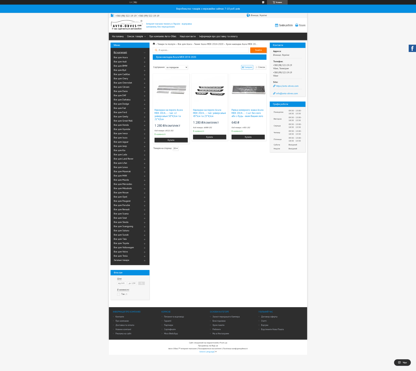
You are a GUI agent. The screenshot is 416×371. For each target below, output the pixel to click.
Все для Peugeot (122, 200)
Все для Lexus (121, 167)
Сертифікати (170, 329)
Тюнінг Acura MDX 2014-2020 (208, 44)
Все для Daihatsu (122, 99)
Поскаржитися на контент (209, 348)
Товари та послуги (166, 44)
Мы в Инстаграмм (221, 333)
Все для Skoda (121, 222)
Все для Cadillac (122, 74)
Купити (171, 140)
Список (261, 67)
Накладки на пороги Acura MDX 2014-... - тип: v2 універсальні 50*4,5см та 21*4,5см (169, 114)
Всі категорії (120, 52)
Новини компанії (123, 329)
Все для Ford (120, 112)
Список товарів (135, 36)
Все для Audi (120, 61)
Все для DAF (120, 95)
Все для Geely (121, 116)
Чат (405, 362)
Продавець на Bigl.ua (208, 345)
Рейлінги (217, 329)
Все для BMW (120, 65)
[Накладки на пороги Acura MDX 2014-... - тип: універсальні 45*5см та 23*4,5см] (209, 89)
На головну (118, 36)
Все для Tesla (121, 255)
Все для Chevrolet (123, 82)
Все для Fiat (120, 108)
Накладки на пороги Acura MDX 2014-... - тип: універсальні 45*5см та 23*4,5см (209, 113)
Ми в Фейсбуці (171, 333)
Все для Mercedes (123, 184)
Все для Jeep (120, 146)
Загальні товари (121, 260)
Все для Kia (119, 150)
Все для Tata (120, 238)
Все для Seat (120, 217)
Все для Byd (120, 70)
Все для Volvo (121, 251)
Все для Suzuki (121, 234)
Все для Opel (120, 196)
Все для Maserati (122, 171)
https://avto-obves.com (287, 85)
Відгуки (264, 325)
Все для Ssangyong (123, 226)
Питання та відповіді (174, 316)
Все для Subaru (121, 230)
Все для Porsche (122, 205)
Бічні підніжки (219, 321)
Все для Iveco (121, 133)
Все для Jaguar (121, 141)
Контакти (120, 316)
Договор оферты (269, 316)
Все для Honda (121, 124)
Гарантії (167, 321)
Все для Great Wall (123, 120)
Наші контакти (188, 36)
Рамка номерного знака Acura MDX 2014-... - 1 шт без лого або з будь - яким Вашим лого (247, 113)
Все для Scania (121, 213)
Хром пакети (218, 325)
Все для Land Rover (123, 158)
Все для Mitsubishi (123, 188)
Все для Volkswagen (124, 247)
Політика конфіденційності (235, 348)
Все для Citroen (121, 86)
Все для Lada (120, 154)
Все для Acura (121, 57)
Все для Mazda (121, 179)
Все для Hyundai (122, 129)
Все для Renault (122, 209)
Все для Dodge (121, 103)
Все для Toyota (121, 243)
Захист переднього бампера (226, 316)
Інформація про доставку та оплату (218, 36)
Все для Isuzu (120, 137)
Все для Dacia (121, 91)
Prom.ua (223, 342)
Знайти (258, 50)
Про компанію (122, 321)
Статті (263, 321)
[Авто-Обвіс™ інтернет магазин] (126, 25)
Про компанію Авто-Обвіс (162, 36)
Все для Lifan (120, 162)
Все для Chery (121, 78)
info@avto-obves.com (287, 93)
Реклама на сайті (123, 333)
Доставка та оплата (125, 325)
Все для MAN (120, 175)
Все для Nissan (121, 192)
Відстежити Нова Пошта (272, 329)
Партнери (168, 325)
